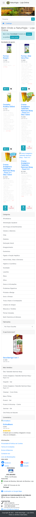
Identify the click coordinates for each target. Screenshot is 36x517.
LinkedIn (26, 466)
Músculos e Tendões (9, 309)
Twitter (6, 466)
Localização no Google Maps (12, 491)
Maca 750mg (7, 396)
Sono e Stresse (8, 296)
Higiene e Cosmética (9, 264)
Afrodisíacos (7, 218)
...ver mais (29, 83)
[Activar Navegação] (3, 2)
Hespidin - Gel (7, 382)
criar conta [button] (14, 37)
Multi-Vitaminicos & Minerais (12, 317)
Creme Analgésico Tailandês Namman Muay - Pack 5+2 (27, 165)
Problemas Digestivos (10, 288)
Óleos (5, 276)
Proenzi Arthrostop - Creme (12, 404)
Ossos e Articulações (9, 284)
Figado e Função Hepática (11, 255)
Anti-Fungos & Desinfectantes (12, 227)
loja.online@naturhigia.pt (11, 509)
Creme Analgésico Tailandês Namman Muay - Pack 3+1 (17, 387)
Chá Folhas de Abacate (10, 412)
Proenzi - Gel (7, 400)
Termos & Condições (7, 447)
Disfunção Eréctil (8, 243)
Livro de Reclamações (8, 457)
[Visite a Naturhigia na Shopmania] (10, 471)
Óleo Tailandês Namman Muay (12, 371)
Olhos (5, 280)
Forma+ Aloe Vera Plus (26, 57)
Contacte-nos (5, 453)
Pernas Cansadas (8, 313)
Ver (7, 89)
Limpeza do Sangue (9, 305)
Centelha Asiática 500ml (9, 106)
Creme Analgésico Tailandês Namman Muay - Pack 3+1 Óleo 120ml (9, 170)
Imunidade (6, 268)
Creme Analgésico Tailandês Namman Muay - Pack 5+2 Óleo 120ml (27, 110)
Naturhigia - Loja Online (19, 3)
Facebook (7, 463)
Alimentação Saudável (10, 222)
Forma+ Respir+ (6, 57)
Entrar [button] (29, 34)
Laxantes (6, 272)
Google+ (26, 463)
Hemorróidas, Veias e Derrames (13, 259)
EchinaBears (8, 424)
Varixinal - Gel (7, 408)
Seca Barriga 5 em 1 (11, 358)
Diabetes (6, 239)
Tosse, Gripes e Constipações (12, 300)
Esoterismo (6, 251)
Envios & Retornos (7, 450)
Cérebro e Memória (9, 231)
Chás (4, 235)
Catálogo (9, 23)
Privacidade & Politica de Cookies (12, 443)
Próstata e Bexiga (8, 292)
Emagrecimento (8, 247)
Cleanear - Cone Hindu (10, 392)
